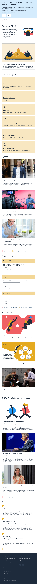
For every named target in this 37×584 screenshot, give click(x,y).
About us (5, 567)
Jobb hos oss (5, 560)
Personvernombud (6, 565)
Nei (8, 15)
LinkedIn (23, 565)
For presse (5, 563)
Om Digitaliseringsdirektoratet (9, 558)
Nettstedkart (5, 578)
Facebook (20, 565)
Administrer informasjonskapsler (9, 580)
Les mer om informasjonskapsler (8, 12)
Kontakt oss (22, 561)
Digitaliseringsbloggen (7, 562)
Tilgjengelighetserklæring (8, 573)
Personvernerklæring (7, 571)
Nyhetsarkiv (5, 576)
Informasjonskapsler (7, 574)
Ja (3, 15)
